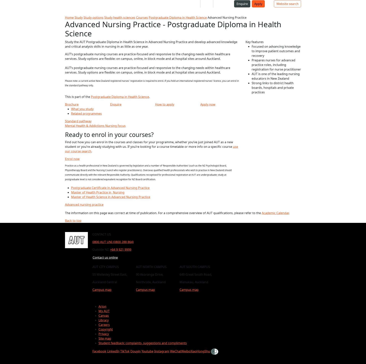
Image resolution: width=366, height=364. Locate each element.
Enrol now (72, 159)
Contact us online (105, 257)
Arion (102, 306)
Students (190, 4)
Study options (93, 17)
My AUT (104, 311)
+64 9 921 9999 (120, 249)
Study (79, 17)
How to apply (164, 104)
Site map (105, 338)
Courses (142, 17)
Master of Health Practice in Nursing (97, 192)
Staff (206, 4)
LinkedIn (113, 351)
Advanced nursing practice (84, 204)
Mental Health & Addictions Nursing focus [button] (95, 126)
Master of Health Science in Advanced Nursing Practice (110, 197)
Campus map (102, 290)
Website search (287, 4)
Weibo (185, 351)
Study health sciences (119, 17)
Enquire (242, 4)
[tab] (153, 121)
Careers (104, 325)
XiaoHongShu (200, 351)
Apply (258, 4)
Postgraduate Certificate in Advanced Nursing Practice (110, 188)
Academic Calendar (275, 213)
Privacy (104, 334)
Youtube (147, 351)
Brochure (72, 104)
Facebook (99, 351)
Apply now (207, 104)
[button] (18, 5)
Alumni (221, 4)
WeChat (175, 351)
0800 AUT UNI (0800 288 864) (113, 242)
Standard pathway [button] (78, 121)
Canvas (104, 316)
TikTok (125, 351)
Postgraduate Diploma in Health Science (178, 17)
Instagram (161, 351)
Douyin (135, 351)
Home (69, 17)
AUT (6, 7)
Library (104, 320)
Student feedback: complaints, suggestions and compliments (143, 343)
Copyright (106, 329)
